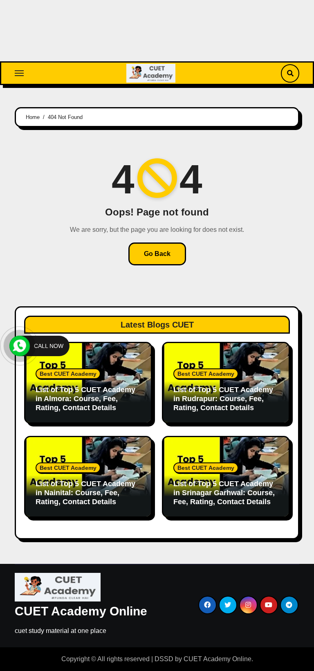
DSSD (164, 658)
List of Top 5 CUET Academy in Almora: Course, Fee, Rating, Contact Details (85, 398)
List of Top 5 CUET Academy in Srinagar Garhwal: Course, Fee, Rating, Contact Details (224, 492)
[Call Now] (19, 346)
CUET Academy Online (81, 611)
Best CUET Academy (68, 373)
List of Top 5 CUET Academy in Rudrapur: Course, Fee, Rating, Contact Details (223, 398)
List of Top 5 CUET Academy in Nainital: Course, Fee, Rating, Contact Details (85, 492)
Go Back (157, 253)
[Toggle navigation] (19, 73)
